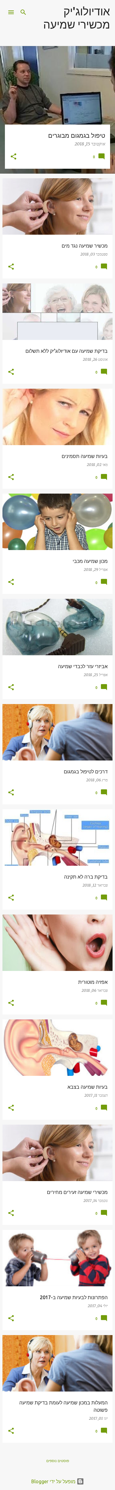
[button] (13, 157)
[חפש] (23, 12)
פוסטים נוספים (57, 1461)
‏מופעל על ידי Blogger (54, 1481)
